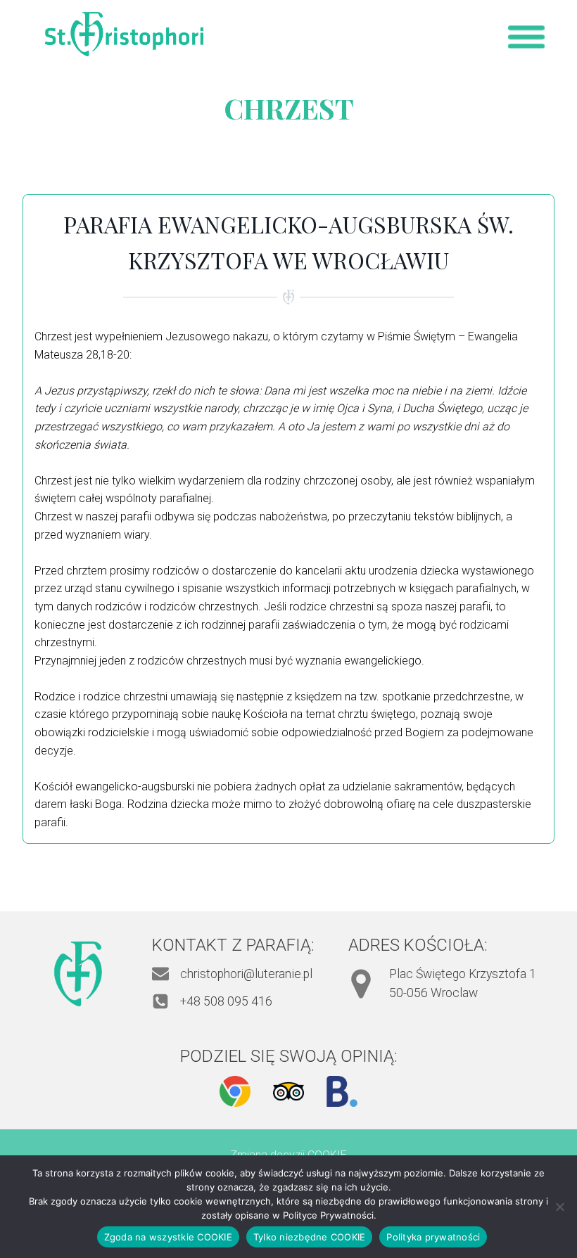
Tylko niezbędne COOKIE (309, 1237)
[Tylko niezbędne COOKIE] (559, 1207)
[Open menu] (526, 36)
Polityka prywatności (433, 1237)
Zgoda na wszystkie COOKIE (168, 1237)
